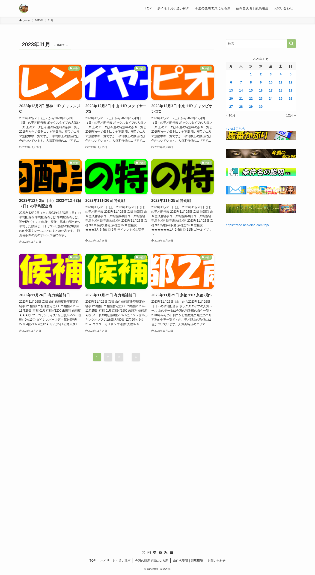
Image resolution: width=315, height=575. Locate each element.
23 (261, 98)
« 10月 (230, 115)
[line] (155, 553)
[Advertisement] (157, 463)
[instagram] (149, 553)
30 (261, 106)
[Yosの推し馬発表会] (23, 8)
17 (271, 90)
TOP (92, 560)
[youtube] (160, 553)
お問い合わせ (217, 560)
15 (251, 90)
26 (290, 98)
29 (251, 106)
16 (261, 90)
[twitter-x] (144, 553)
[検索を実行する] (291, 43)
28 (241, 106)
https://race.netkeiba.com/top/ (247, 225)
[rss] (166, 553)
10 (271, 82)
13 (231, 90)
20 (231, 98)
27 (231, 106)
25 (280, 98)
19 (290, 90)
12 (290, 82)
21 (241, 98)
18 (280, 90)
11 (280, 82)
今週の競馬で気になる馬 (151, 560)
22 (251, 98)
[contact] (171, 553)
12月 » (291, 115)
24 (271, 98)
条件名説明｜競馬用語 (188, 560)
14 (241, 90)
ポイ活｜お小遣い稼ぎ (116, 560)
